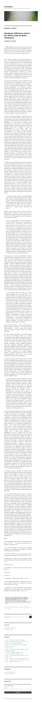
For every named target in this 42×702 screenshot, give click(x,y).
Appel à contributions (10, 673)
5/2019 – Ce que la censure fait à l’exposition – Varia (16, 655)
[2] (30, 123)
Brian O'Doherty (11, 607)
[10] (9, 427)
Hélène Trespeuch (7, 606)
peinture (19, 607)
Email (5, 687)
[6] (24, 322)
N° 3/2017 (21, 606)
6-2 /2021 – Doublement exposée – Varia (14, 652)
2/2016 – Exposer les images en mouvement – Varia (16, 660)
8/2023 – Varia (8, 647)
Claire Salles (19, 107)
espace (16, 607)
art (28, 606)
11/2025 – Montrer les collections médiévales (15, 640)
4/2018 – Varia (8, 656)
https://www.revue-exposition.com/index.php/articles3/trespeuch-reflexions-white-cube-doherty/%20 (16, 600)
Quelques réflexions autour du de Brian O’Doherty (17, 35)
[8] (19, 372)
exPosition (8, 7)
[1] (15, 87)
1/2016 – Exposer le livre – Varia (12, 661)
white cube (26, 607)
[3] (4, 553)
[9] (22, 408)
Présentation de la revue (10, 627)
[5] (27, 252)
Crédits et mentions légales (13, 698)
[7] (8, 352)
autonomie (6, 607)
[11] (22, 481)
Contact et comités (9, 629)
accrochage (26, 606)
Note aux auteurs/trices (10, 672)
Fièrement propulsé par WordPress (25, 698)
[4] (8, 208)
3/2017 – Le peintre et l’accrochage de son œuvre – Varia (17, 658)
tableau (22, 607)
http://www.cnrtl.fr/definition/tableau (23, 543)
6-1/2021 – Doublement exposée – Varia (14, 653)
